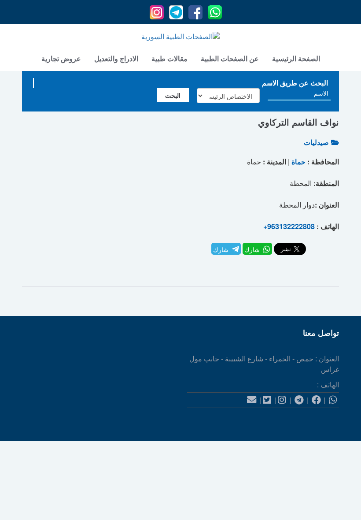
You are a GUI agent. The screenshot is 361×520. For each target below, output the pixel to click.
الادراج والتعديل (116, 58)
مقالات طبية (169, 58)
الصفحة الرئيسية (296, 58)
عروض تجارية (61, 58)
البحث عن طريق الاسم (295, 83)
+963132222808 (289, 226)
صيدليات (316, 142)
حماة (298, 161)
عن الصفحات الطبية (230, 58)
